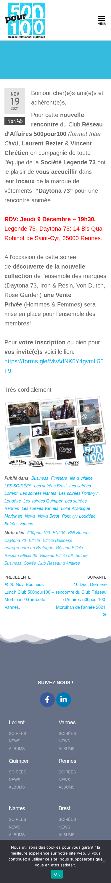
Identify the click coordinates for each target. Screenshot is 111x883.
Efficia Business (57, 540)
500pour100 (38, 532)
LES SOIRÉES (17, 486)
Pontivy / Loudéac (78, 516)
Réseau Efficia (69, 547)
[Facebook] (47, 699)
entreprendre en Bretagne (28, 547)
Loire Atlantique (75, 508)
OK (57, 874)
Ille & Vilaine (81, 478)
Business (39, 478)
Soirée (10, 523)
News (30, 516)
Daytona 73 (15, 540)
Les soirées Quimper (42, 501)
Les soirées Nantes (38, 493)
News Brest (48, 516)
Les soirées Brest (50, 486)
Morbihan (13, 516)
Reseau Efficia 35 (20, 555)
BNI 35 (59, 532)
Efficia (34, 540)
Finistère (59, 478)
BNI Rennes (79, 532)
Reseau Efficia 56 (56, 555)
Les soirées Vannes (40, 508)
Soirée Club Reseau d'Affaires (52, 563)
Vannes (26, 523)
